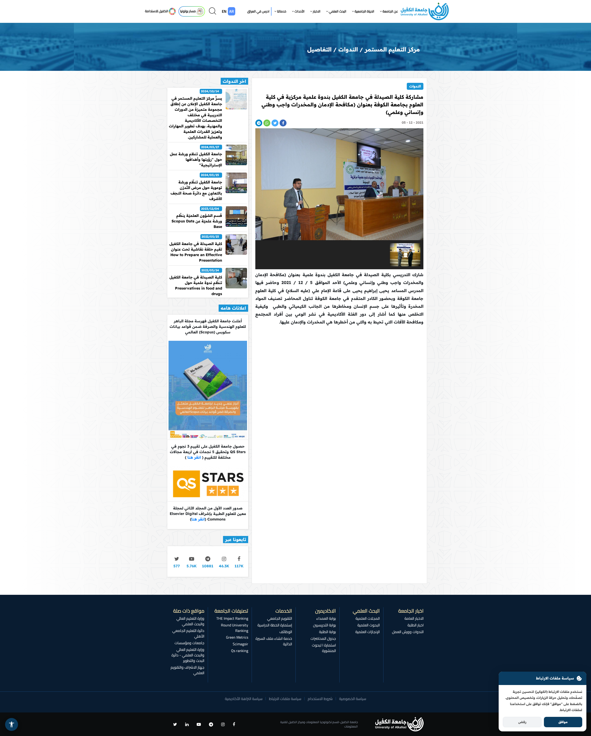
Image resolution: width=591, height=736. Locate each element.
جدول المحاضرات (323, 638)
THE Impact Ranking (232, 618)
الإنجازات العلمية (367, 631)
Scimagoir (240, 644)
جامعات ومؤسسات (189, 643)
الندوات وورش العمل (408, 631)
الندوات (415, 86)
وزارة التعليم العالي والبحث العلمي (190, 621)
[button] (389, 11)
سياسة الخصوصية (352, 698)
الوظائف (285, 631)
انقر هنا (193, 457)
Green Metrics (237, 637)
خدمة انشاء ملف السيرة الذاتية (274, 641)
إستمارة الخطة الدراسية (274, 625)
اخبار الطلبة (415, 625)
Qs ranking (239, 650)
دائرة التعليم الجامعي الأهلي (188, 633)
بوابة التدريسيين (324, 625)
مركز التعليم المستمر (392, 49)
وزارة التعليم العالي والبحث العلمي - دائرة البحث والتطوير (188, 655)
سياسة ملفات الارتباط (285, 698)
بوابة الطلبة (327, 631)
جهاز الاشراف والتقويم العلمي (187, 670)
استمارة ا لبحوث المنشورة (324, 647)
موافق (563, 722)
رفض (522, 722)
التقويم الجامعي (279, 618)
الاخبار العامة (414, 618)
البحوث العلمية (368, 625)
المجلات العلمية (368, 618)
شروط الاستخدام (320, 698)
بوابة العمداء (326, 618)
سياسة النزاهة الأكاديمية (243, 698)
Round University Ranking (234, 627)
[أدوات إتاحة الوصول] (11, 724)
